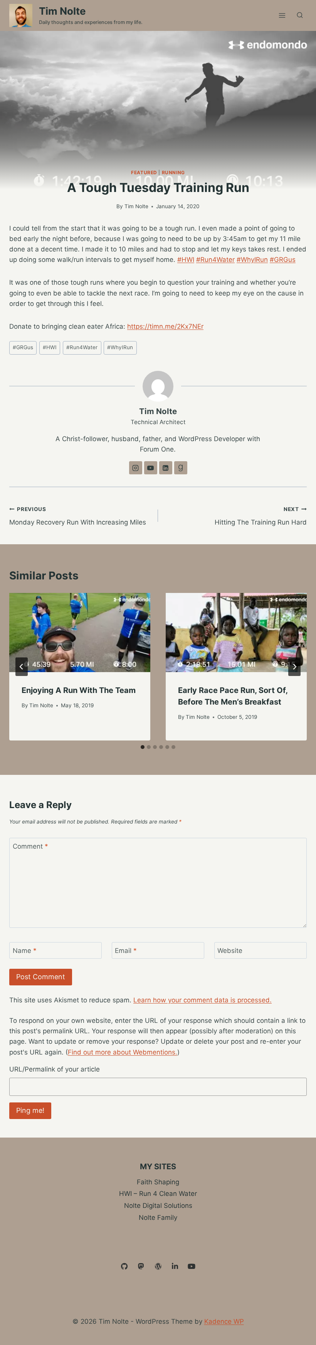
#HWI (185, 259)
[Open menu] (282, 15)
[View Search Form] (300, 15)
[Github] (124, 1266)
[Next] (294, 666)
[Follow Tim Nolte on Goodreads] (180, 467)
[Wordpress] (158, 1266)
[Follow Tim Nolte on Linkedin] (165, 467)
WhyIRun (120, 347)
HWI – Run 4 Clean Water (158, 1193)
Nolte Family (158, 1217)
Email (126, 950)
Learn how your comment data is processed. (202, 1000)
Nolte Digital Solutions (158, 1205)
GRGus (23, 347)
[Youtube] (191, 1266)
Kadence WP (224, 1321)
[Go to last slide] (21, 666)
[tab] (143, 747)
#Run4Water (215, 259)
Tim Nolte (136, 206)
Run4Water (81, 347)
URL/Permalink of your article (54, 1069)
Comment (30, 846)
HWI (50, 347)
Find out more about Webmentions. (122, 1052)
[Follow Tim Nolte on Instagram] (135, 467)
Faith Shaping (158, 1182)
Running (173, 172)
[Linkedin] (174, 1266)
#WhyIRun (252, 259)
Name (25, 950)
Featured (144, 172)
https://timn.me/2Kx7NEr (165, 326)
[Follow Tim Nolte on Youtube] (150, 467)
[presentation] (79, 632)
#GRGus (283, 259)
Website (229, 950)
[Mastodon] (141, 1266)
